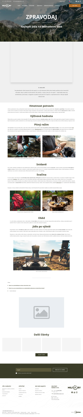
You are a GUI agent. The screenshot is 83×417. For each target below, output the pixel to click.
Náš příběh (24, 5)
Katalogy (4, 395)
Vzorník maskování (22, 392)
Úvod (19, 5)
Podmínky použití (23, 412)
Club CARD (21, 394)
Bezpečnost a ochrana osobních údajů (13, 412)
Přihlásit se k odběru (60, 369)
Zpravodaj (39, 5)
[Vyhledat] (66, 5)
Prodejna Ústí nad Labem (40, 392)
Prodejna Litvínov (38, 390)
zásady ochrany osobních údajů (24, 413)
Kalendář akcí (62, 1)
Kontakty (57, 5)
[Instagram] (80, 1)
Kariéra (20, 396)
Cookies (28, 412)
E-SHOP (75, 5)
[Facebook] (76, 1)
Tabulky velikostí (22, 390)
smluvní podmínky (31, 413)
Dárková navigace (48, 5)
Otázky (20, 388)
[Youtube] (78, 1)
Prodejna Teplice (38, 394)
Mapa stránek (4, 412)
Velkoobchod (5, 393)
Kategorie (31, 5)
